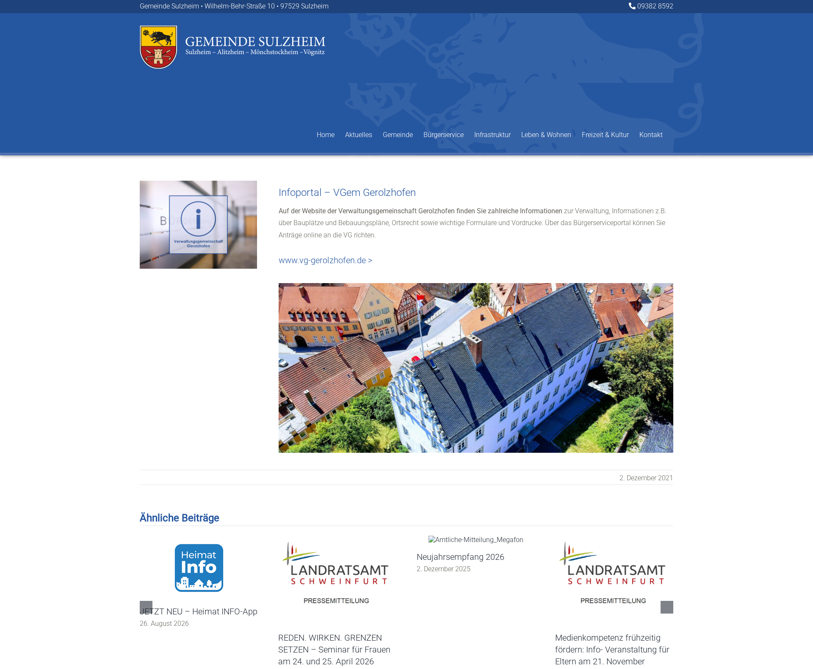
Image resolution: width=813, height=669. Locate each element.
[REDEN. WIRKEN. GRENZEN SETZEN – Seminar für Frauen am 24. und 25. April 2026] (337, 540)
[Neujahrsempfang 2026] (476, 540)
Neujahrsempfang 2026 (460, 557)
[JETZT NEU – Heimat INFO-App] (199, 540)
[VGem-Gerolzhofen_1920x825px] (476, 286)
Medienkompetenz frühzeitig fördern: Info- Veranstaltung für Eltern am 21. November (612, 649)
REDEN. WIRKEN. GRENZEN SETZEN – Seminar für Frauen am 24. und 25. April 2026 (334, 649)
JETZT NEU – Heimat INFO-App (198, 611)
